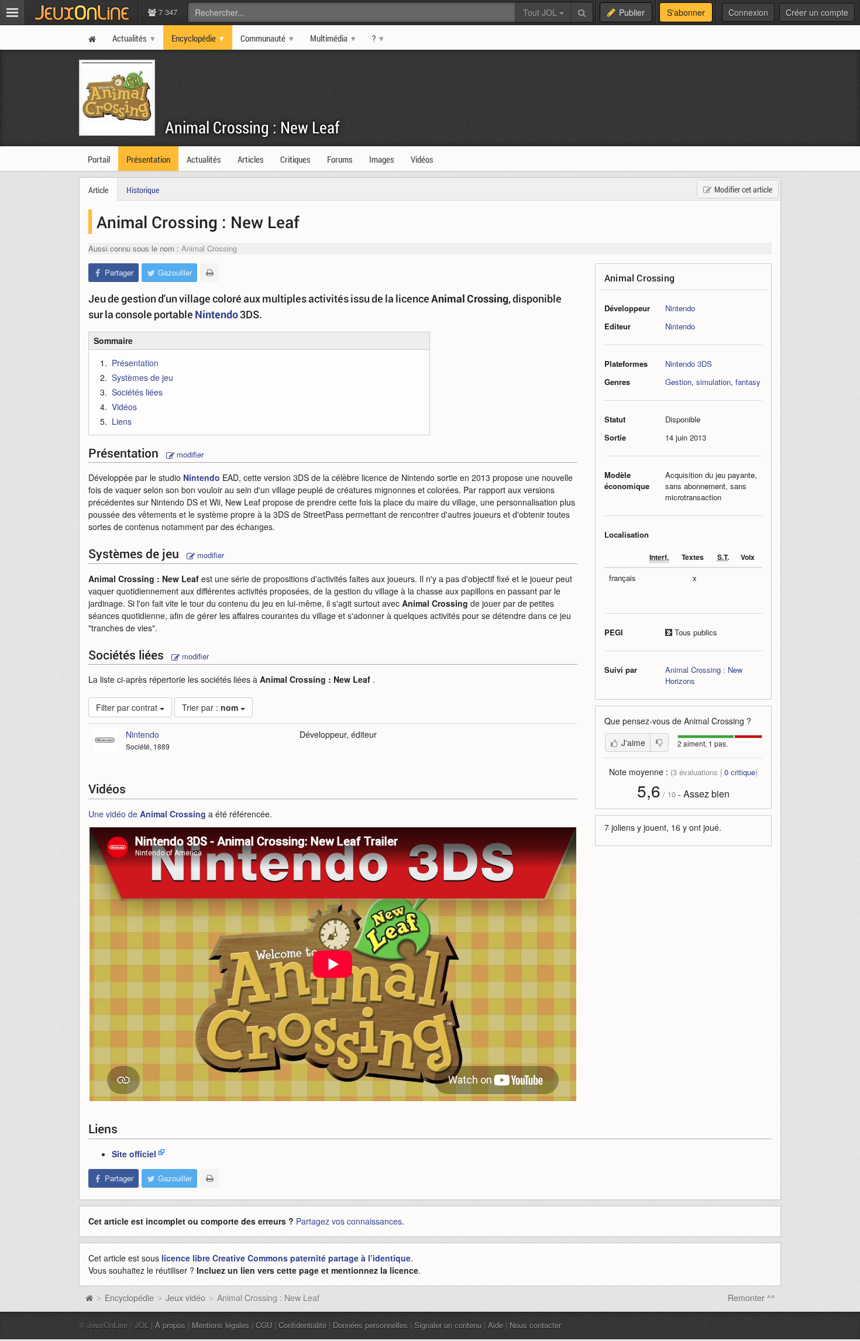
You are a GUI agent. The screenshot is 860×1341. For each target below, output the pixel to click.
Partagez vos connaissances (349, 1221)
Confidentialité (302, 1324)
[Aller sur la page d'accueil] (89, 1298)
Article (98, 189)
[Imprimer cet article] (209, 272)
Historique (142, 189)
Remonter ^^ (751, 1298)
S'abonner (686, 12)
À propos (170, 1324)
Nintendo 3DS (688, 363)
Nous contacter (535, 1324)
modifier (189, 454)
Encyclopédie (129, 1298)
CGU (264, 1324)
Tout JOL (541, 12)
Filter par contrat (128, 707)
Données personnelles (370, 1324)
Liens (122, 421)
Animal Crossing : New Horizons (703, 675)
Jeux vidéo (185, 1298)
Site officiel (134, 1154)
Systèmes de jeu (142, 377)
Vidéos (124, 406)
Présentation (135, 363)
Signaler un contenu (447, 1324)
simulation (713, 381)
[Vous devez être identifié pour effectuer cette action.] (659, 742)
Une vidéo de (147, 814)
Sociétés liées (137, 392)
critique (739, 772)
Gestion (678, 381)
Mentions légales (220, 1324)
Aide (495, 1324)
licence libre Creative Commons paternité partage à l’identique (286, 1258)
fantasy (748, 381)
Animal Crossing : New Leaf (252, 127)
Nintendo (680, 308)
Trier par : (210, 707)
